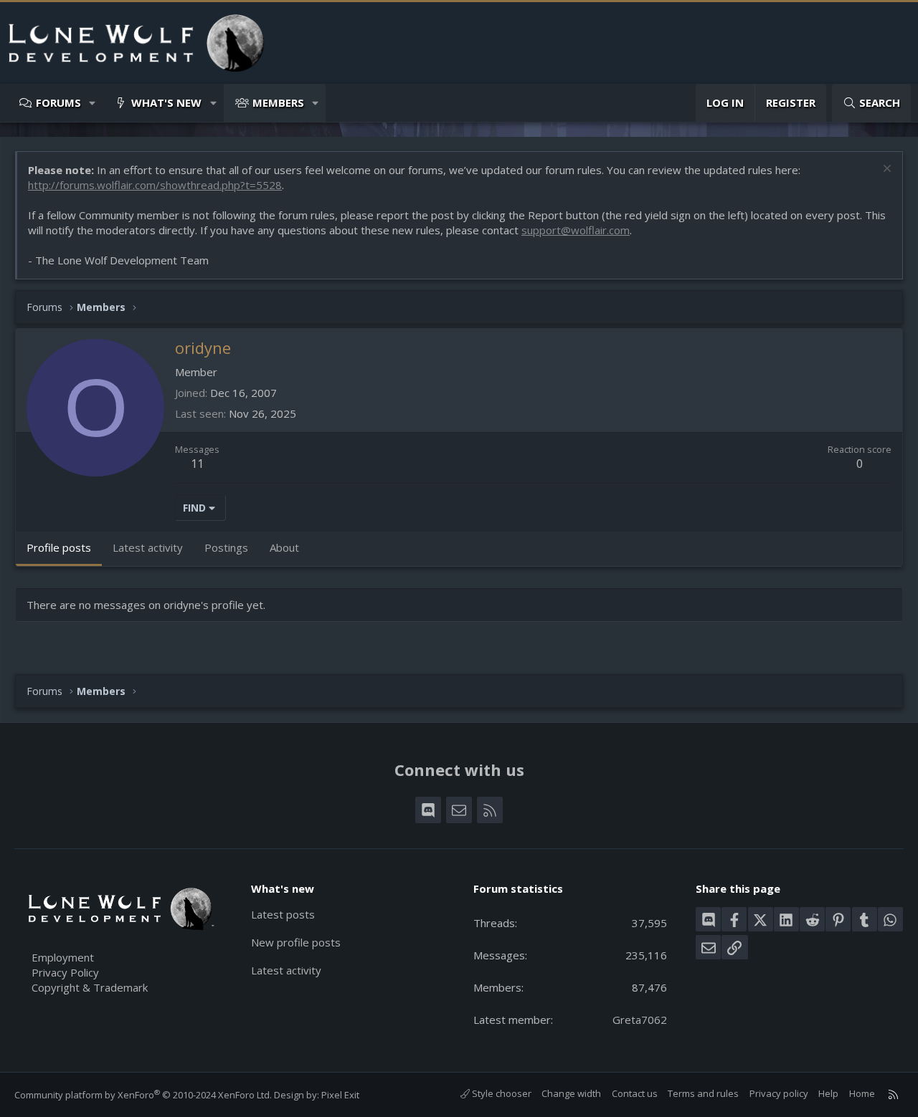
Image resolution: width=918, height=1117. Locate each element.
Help (828, 1093)
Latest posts (283, 914)
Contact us (635, 1093)
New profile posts (296, 942)
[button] (92, 103)
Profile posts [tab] (59, 547)
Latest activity (286, 970)
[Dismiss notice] (885, 170)
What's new (166, 102)
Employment (63, 957)
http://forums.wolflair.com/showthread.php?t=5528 (155, 185)
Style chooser (500, 1093)
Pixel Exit (340, 1094)
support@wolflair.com (575, 230)
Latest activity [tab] (148, 547)
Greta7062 (639, 1019)
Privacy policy (778, 1093)
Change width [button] (571, 1093)
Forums (58, 102)
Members (278, 102)
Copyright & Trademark (90, 987)
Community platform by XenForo (143, 1094)
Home (862, 1093)
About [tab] (284, 547)
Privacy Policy (65, 972)
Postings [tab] (226, 547)
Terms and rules (703, 1093)
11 (197, 463)
